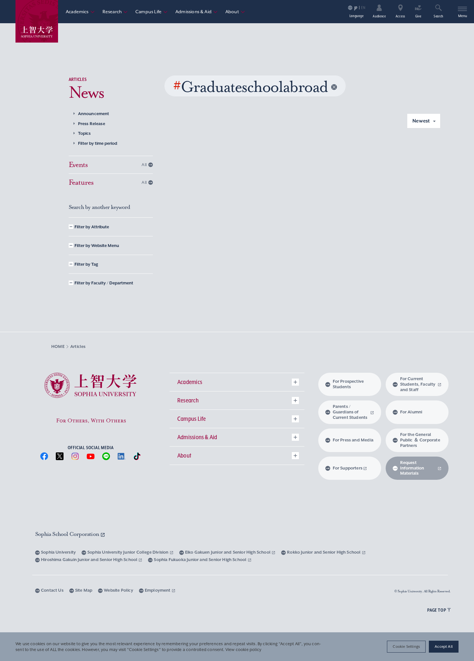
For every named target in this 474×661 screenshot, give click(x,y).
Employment (158, 590)
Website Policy (118, 590)
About (235, 12)
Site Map (83, 590)
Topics (84, 133)
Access (400, 16)
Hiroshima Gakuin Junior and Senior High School (89, 559)
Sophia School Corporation (67, 534)
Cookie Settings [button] (406, 646)
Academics (80, 12)
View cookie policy (243, 649)
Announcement (93, 113)
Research (115, 12)
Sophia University (58, 552)
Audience (379, 16)
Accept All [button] (444, 646)
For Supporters (348, 468)
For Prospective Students (348, 384)
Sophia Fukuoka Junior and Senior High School (200, 559)
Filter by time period (97, 143)
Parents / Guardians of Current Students (350, 412)
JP (355, 7)
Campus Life (151, 12)
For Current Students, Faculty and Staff (418, 384)
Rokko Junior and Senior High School (324, 552)
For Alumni (411, 412)
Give (418, 16)
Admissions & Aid (196, 12)
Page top (436, 610)
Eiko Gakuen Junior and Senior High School (228, 552)
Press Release (91, 123)
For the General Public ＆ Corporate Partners (420, 440)
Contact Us (52, 590)
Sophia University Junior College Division (128, 552)
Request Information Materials (412, 468)
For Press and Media (353, 440)
